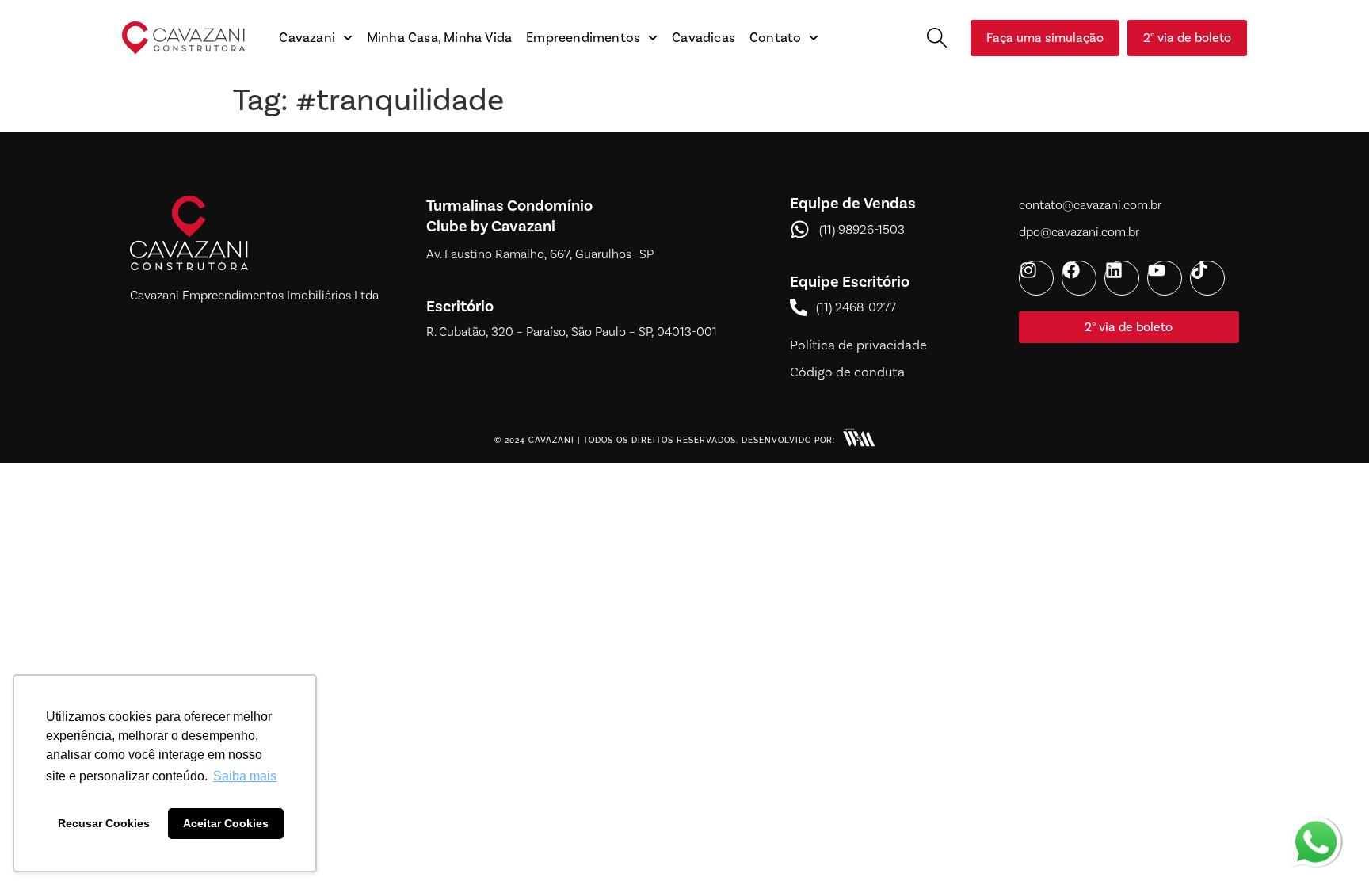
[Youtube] (1164, 278)
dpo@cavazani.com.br (1079, 231)
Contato (775, 38)
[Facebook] (1079, 278)
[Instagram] (1036, 278)
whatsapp (1316, 826)
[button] (937, 37)
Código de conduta (847, 372)
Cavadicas (703, 38)
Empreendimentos (583, 38)
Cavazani (307, 38)
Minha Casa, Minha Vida (439, 38)
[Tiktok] (1207, 278)
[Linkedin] (1121, 278)
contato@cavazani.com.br (1090, 204)
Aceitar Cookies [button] (226, 823)
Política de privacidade (858, 345)
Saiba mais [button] (244, 776)
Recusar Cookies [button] (104, 823)
